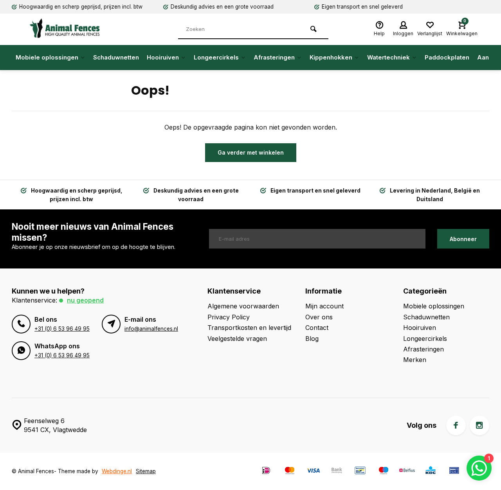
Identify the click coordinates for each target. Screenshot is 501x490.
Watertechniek (388, 57)
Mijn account (324, 306)
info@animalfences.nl (151, 329)
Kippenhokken (331, 57)
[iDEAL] (266, 471)
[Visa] (313, 471)
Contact (316, 327)
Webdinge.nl (117, 471)
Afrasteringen (274, 57)
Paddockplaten (447, 57)
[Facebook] (456, 425)
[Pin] (454, 471)
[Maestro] (383, 471)
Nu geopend (85, 300)
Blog (312, 338)
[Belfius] (407, 471)
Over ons (319, 317)
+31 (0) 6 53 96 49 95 (62, 329)
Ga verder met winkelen (251, 152)
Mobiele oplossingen (47, 57)
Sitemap (146, 471)
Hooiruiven (163, 57)
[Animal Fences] (70, 28)
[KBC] (430, 471)
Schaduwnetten (116, 57)
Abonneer (463, 239)
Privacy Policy (228, 317)
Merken (414, 360)
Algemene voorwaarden (243, 306)
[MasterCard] (289, 471)
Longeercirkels (216, 57)
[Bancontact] (360, 471)
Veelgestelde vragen (237, 338)
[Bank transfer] (336, 471)
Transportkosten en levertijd (249, 327)
